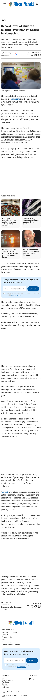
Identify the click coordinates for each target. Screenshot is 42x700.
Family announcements (11, 644)
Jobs (3, 639)
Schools (5, 492)
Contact (5, 635)
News (3, 20)
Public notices (7, 642)
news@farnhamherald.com (16, 695)
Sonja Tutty (7, 53)
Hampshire (15, 99)
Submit (33, 289)
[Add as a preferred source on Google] (19, 54)
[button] (4, 4)
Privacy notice (16, 295)
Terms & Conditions (9, 632)
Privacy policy (7, 637)
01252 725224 (14, 692)
